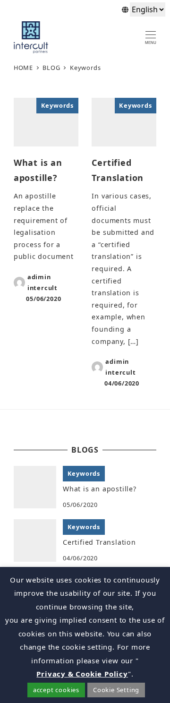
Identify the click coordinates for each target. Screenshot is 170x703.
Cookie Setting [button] (116, 690)
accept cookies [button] (56, 690)
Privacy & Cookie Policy (82, 673)
